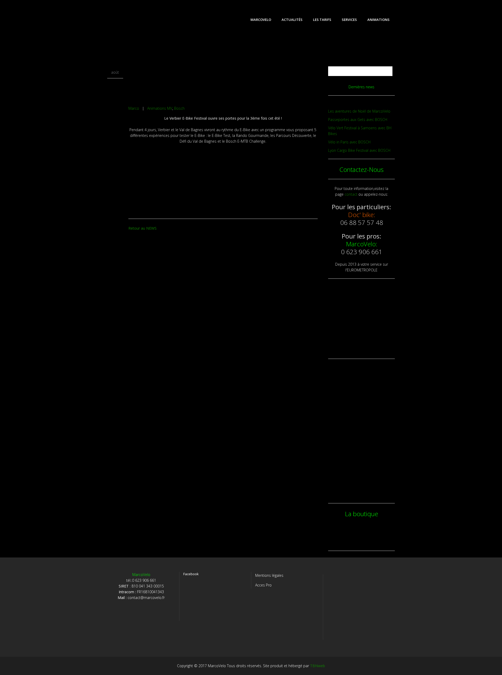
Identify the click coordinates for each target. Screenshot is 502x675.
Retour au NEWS (142, 228)
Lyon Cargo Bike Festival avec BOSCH (359, 150)
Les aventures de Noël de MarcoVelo (359, 111)
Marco (133, 108)
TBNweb (317, 665)
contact (351, 194)
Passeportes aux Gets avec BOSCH (357, 119)
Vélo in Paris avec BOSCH (349, 141)
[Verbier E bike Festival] (223, 72)
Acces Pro (263, 585)
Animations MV (159, 108)
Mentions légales (269, 575)
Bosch (179, 108)
